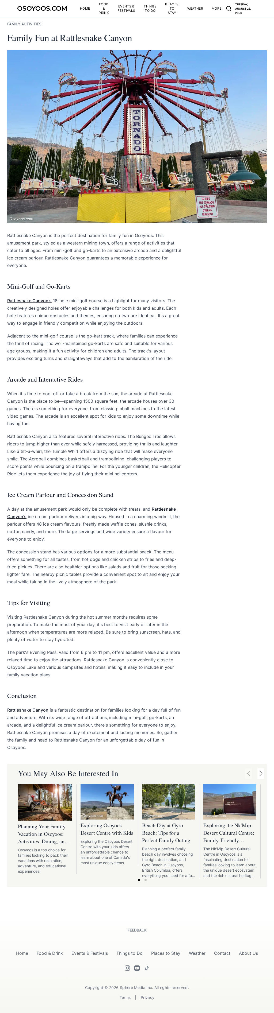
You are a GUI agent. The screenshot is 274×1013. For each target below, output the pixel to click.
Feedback (137, 930)
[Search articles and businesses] (229, 8)
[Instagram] (127, 968)
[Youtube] (137, 968)
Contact (222, 953)
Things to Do (129, 953)
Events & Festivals (89, 953)
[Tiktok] (146, 968)
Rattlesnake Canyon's (29, 300)
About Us (248, 953)
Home (22, 953)
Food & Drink (50, 953)
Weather (197, 953)
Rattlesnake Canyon (27, 710)
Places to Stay (165, 953)
